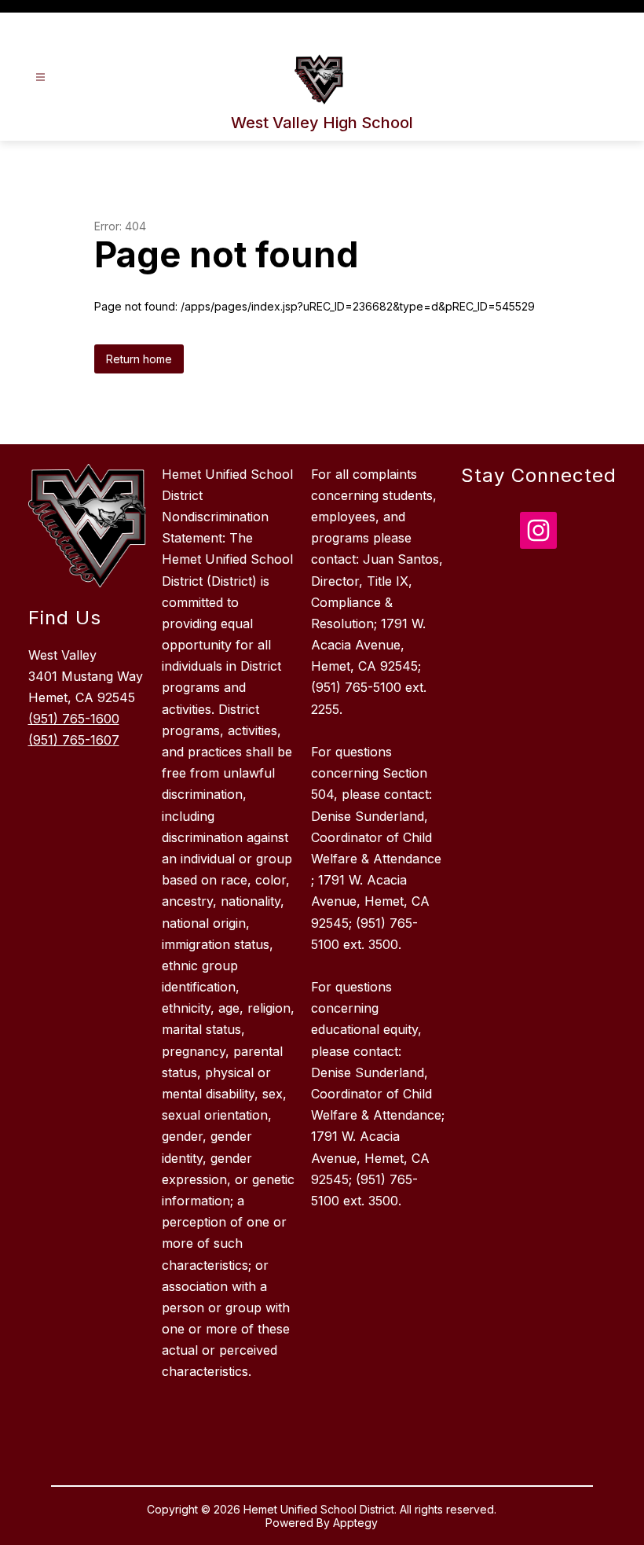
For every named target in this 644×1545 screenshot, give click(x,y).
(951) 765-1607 (73, 740)
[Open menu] (40, 77)
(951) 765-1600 (73, 719)
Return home (139, 359)
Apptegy (355, 1522)
